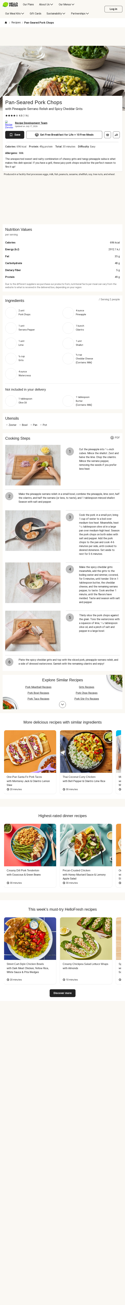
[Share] (116, 134)
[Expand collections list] (62, 704)
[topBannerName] (62, 36)
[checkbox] (6, 115)
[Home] (6, 23)
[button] (62, 300)
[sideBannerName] (62, 200)
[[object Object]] (107, 134)
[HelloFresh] (10, 4)
